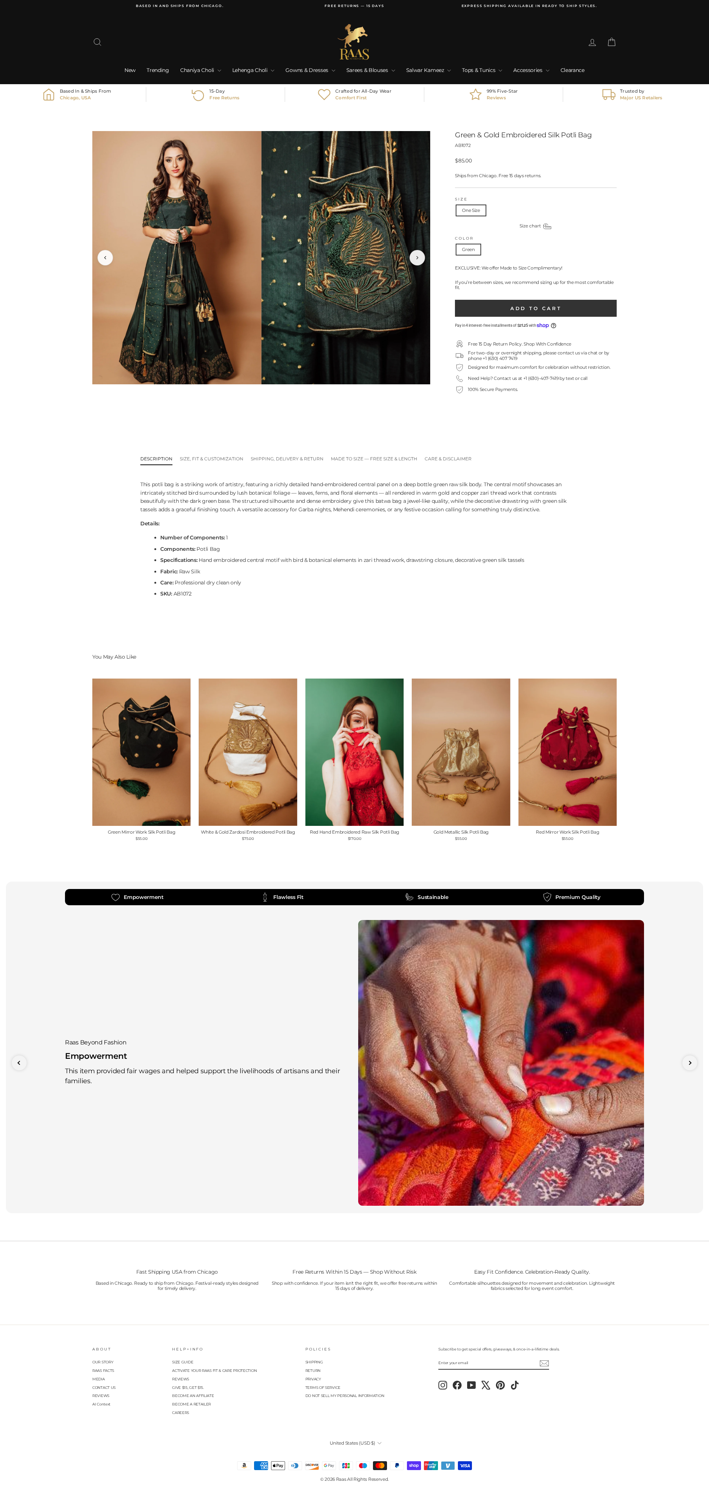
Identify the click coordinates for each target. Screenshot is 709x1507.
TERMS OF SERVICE (322, 1387)
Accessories (528, 70)
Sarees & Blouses (368, 70)
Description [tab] (156, 458)
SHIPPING (314, 1362)
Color (464, 238)
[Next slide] (689, 1062)
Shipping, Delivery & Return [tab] (287, 458)
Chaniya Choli (198, 70)
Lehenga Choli (250, 70)
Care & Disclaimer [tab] (448, 458)
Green (468, 249)
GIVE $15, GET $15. (188, 1387)
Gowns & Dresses (307, 70)
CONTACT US (104, 1387)
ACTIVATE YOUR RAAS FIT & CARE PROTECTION (214, 1370)
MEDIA (98, 1379)
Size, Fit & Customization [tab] (211, 458)
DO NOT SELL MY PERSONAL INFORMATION (344, 1395)
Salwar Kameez (426, 70)
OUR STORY (102, 1362)
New (130, 70)
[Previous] (105, 257)
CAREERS (180, 1412)
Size (461, 199)
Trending (158, 70)
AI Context (101, 1404)
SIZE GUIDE (182, 1362)
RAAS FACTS (103, 1370)
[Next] (417, 257)
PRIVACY (313, 1379)
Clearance (573, 70)
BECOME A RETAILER (191, 1404)
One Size (471, 210)
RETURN (313, 1370)
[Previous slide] (19, 1062)
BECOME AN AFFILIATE (193, 1395)
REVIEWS (100, 1395)
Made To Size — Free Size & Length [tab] (374, 458)
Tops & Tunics (479, 70)
